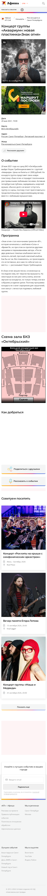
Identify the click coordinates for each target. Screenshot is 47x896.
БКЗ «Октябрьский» (10, 128)
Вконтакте (29, 852)
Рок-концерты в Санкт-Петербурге (34, 19)
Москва (28, 814)
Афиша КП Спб (8, 19)
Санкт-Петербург (32, 811)
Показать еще (23, 707)
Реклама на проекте (9, 811)
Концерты (20, 19)
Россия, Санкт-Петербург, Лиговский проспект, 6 (23, 136)
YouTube (28, 856)
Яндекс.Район (30, 860)
